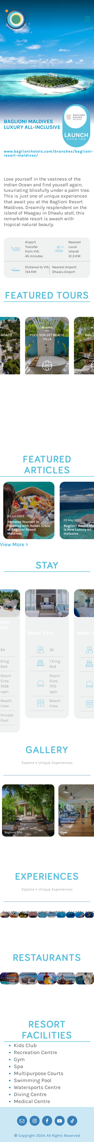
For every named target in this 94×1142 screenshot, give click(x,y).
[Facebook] (47, 1121)
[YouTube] (60, 1121)
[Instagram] (35, 1121)
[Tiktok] (72, 1121)
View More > (14, 544)
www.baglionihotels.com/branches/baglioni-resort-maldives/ (48, 153)
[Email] (22, 1121)
